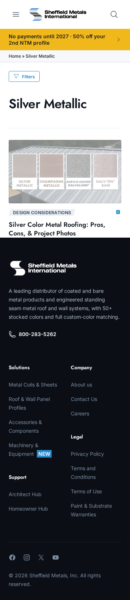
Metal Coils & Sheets (33, 384)
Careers (80, 413)
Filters (28, 76)
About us (81, 384)
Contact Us (84, 399)
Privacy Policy (87, 454)
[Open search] (114, 14)
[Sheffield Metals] (43, 268)
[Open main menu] (16, 14)
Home (15, 56)
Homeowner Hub (28, 509)
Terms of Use (86, 491)
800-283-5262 (37, 334)
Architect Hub (25, 494)
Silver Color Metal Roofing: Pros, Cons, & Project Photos (57, 229)
